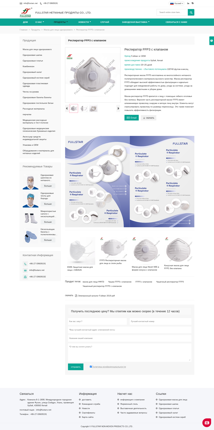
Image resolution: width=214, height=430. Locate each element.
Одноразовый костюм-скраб (36, 78)
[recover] (206, 426)
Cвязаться (27, 393)
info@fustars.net (31, 3)
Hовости (86, 408)
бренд (127, 56)
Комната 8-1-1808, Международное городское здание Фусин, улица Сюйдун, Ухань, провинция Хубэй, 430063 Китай (50, 402)
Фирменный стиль (129, 404)
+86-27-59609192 (37, 276)
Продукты (60, 22)
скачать (148, 118)
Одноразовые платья (33, 61)
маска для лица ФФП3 (93, 282)
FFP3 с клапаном (144, 282)
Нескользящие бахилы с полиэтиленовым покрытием (49, 232)
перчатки (27, 114)
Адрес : (23, 399)
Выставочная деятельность (133, 408)
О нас (38, 22)
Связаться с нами (176, 22)
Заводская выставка (134, 22)
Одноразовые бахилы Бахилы (37, 97)
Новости (83, 22)
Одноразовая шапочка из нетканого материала (47, 178)
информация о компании (132, 399)
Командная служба (91, 404)
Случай (104, 22)
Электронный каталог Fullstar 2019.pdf (95, 296)
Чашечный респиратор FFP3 (170, 282)
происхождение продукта (137, 60)
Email (132, 117)
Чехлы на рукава (31, 92)
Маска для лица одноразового (58, 30)
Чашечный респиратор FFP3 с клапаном (102, 286)
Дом (25, 22)
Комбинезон (28, 66)
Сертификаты (88, 413)
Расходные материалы (34, 109)
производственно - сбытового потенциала (145, 69)
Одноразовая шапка (32, 55)
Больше (48, 186)
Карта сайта (87, 417)
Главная (24, 30)
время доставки (132, 64)
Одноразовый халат (32, 72)
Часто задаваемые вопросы (133, 413)
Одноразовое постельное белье (38, 103)
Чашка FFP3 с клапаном (119, 282)
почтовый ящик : (27, 410)
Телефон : (25, 414)
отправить (76, 367)
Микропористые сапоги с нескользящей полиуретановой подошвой (48, 214)
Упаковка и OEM (30, 145)
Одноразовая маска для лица (173, 399)
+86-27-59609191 (50, 3)
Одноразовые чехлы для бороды (47, 196)
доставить (86, 399)
